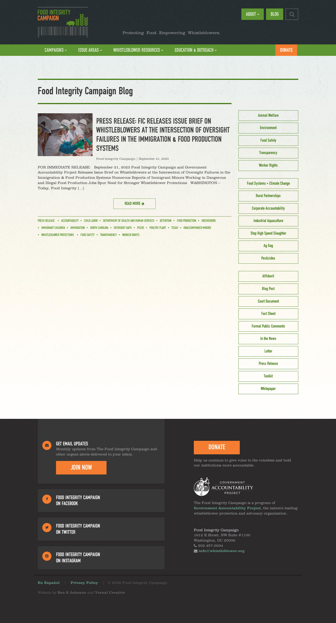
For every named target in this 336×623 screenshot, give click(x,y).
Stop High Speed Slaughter (268, 233)
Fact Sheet (268, 314)
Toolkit (268, 376)
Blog (275, 14)
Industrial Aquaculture (268, 221)
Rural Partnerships (268, 196)
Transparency (108, 235)
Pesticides (268, 258)
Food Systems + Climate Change (268, 183)
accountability (70, 221)
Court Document (268, 301)
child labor (91, 221)
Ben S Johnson (72, 593)
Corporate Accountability (268, 208)
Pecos (140, 228)
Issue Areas (88, 50)
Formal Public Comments (268, 326)
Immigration (77, 228)
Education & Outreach (194, 50)
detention (165, 221)
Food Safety (87, 235)
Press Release (46, 221)
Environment (268, 128)
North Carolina (99, 228)
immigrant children (53, 228)
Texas (174, 228)
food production (186, 221)
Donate (286, 50)
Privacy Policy (84, 583)
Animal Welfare (268, 115)
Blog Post (268, 289)
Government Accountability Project (227, 508)
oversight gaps (123, 228)
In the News (268, 338)
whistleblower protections (57, 235)
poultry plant (157, 228)
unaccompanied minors (197, 228)
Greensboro (209, 221)
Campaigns (54, 50)
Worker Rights (130, 235)
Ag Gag (268, 246)
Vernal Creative (110, 593)
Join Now (81, 467)
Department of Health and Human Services (128, 221)
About (251, 14)
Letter (268, 351)
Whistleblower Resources (136, 50)
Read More (133, 203)
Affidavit (268, 276)
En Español (49, 583)
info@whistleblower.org (222, 551)
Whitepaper (268, 389)
